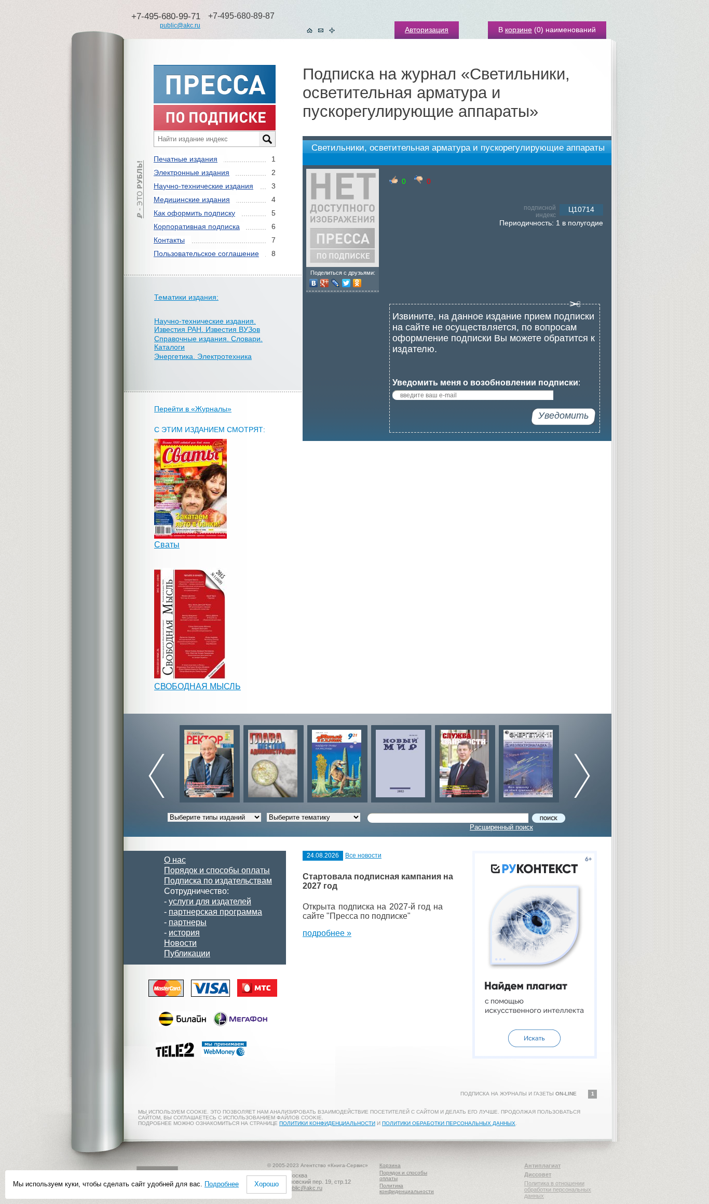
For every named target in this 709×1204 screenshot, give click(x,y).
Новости (180, 943)
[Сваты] (190, 535)
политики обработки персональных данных (448, 1123)
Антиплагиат (542, 1165)
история (184, 932)
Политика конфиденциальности (406, 1188)
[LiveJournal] (335, 283)
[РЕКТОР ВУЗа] (209, 761)
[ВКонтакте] (313, 283)
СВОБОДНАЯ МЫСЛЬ (197, 686)
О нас (175, 859)
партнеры (188, 922)
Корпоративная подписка (197, 226)
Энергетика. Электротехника (203, 356)
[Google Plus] (324, 283)
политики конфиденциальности (327, 1123)
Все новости (363, 855)
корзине (518, 29)
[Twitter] (346, 283)
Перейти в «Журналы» (192, 409)
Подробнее (221, 1184)
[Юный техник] (337, 761)
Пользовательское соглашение (206, 253)
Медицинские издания (192, 199)
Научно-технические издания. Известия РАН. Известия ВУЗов (207, 325)
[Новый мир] (401, 761)
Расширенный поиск (501, 827)
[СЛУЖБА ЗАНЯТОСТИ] (464, 761)
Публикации (187, 953)
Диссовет (537, 1174)
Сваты (167, 544)
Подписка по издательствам (218, 880)
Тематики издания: (186, 297)
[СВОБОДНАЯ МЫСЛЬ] (190, 677)
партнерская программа (215, 911)
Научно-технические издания (203, 186)
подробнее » (327, 933)
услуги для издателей (210, 901)
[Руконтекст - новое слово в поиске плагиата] (534, 1055)
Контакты (169, 240)
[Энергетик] (528, 761)
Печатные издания (185, 159)
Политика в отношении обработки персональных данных (557, 1189)
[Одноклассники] (357, 283)
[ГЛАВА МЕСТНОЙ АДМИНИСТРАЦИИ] (273, 761)
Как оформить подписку (194, 213)
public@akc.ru (180, 25)
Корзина (390, 1165)
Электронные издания (191, 172)
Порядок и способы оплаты (217, 870)
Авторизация (426, 29)
